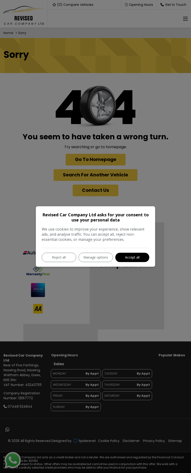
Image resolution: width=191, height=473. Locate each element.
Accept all (132, 257)
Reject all (59, 257)
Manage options (95, 257)
